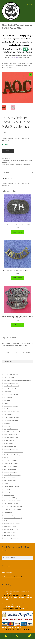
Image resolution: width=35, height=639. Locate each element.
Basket (27, 634)
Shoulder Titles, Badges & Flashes (13, 506)
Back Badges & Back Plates (11, 389)
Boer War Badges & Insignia (11, 394)
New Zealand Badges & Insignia (12, 475)
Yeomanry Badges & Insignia (11, 538)
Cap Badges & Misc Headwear (11, 417)
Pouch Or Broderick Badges (11, 498)
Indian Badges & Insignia (10, 460)
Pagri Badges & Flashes (10, 480)
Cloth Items (7, 423)
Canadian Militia (8, 414)
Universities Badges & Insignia (12, 523)
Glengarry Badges (8, 443)
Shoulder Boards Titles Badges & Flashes (16, 164)
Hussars (6, 457)
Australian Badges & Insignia (11, 386)
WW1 (28, 164)
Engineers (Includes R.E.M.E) (11, 434)
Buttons (6, 403)
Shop (9, 63)
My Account (6, 636)
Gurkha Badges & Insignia (11, 449)
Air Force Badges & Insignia (11, 374)
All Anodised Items (9, 377)
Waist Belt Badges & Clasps (11, 529)
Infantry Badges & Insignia (11, 463)
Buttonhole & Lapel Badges (11, 406)
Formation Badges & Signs (11, 437)
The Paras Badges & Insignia (11, 486)
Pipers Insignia (8, 492)
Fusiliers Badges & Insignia (11, 440)
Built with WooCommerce (24, 629)
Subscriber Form (14, 57)
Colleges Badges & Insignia (11, 429)
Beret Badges (7, 391)
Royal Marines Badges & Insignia (12, 500)
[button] (30, 74)
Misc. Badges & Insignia (10, 469)
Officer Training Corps (9, 477)
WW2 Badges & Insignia (10, 535)
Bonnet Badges (8, 397)
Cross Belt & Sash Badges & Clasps (13, 432)
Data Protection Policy (8, 629)
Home (5, 63)
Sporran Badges (8, 512)
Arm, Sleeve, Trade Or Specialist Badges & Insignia (17, 380)
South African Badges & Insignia (12, 509)
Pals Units (6, 483)
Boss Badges (7, 400)
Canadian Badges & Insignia (11, 411)
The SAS (6, 521)
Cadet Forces (7, 409)
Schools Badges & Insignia (11, 503)
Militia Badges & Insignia (10, 466)
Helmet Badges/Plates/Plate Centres (13, 452)
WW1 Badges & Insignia (10, 532)
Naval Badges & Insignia (10, 472)
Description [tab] (5, 172)
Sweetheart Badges (9, 515)
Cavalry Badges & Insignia (11, 420)
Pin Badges (7, 489)
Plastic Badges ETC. (9, 495)
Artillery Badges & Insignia (11, 383)
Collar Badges (7, 426)
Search (17, 636)
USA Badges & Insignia (10, 526)
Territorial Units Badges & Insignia (13, 518)
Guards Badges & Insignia (11, 446)
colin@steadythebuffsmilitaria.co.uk (13, 577)
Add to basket (8, 151)
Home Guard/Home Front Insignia (13, 455)
